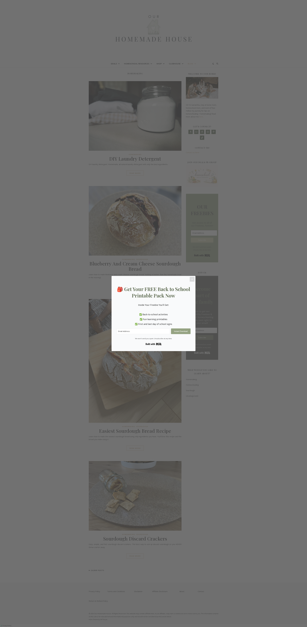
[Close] (192, 279)
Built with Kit (154, 344)
